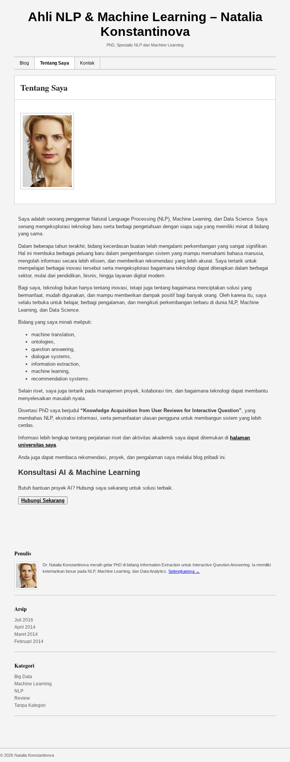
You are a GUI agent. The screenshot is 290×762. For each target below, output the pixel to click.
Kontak (87, 63)
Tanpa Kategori (30, 705)
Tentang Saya (54, 63)
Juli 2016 (23, 620)
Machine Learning (33, 683)
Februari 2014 (28, 641)
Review (22, 698)
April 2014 (24, 627)
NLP (18, 691)
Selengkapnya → (184, 571)
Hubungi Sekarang (43, 500)
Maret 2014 (26, 634)
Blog (24, 63)
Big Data (23, 676)
